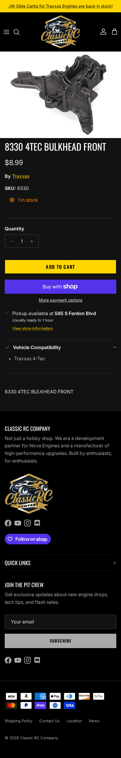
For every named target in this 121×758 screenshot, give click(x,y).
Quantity (14, 229)
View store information (32, 328)
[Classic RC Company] (60, 31)
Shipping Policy (18, 720)
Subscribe (60, 641)
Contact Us (49, 720)
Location (74, 720)
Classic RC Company (39, 737)
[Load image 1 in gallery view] (60, 95)
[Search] (19, 32)
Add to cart (60, 266)
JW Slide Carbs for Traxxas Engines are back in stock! (61, 6)
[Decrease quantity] (10, 241)
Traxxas (20, 176)
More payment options (60, 300)
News (94, 720)
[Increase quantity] (33, 241)
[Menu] (6, 32)
